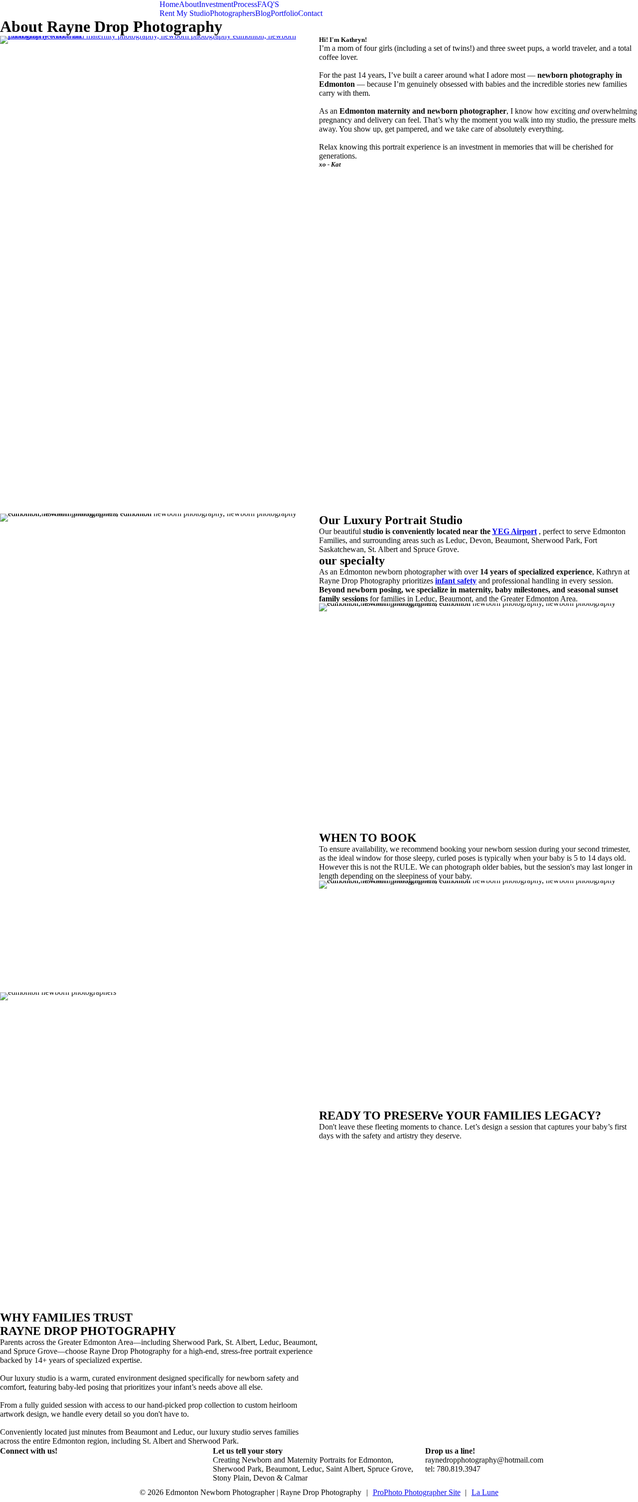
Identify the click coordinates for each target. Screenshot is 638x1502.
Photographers (232, 13)
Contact (310, 13)
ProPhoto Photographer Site (417, 1492)
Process (245, 4)
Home (169, 4)
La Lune (485, 1492)
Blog (263, 13)
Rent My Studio (185, 13)
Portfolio (284, 13)
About (189, 4)
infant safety (456, 580)
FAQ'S (268, 4)
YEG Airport (514, 531)
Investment (216, 4)
